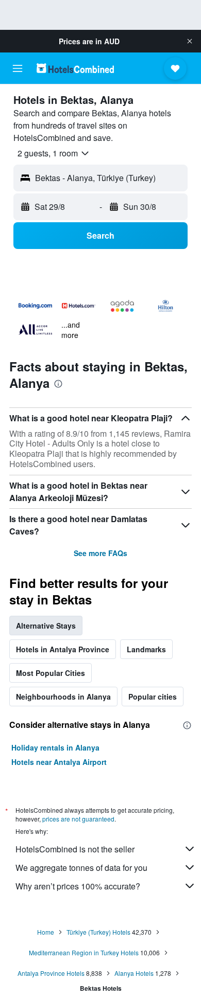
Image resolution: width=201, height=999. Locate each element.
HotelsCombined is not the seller (75, 849)
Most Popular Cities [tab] (50, 673)
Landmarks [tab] (146, 649)
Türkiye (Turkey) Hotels (98, 931)
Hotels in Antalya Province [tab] (62, 649)
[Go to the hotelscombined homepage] (75, 68)
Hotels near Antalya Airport (59, 762)
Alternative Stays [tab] (46, 625)
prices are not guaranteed (78, 818)
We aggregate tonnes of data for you (81, 867)
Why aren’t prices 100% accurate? (77, 886)
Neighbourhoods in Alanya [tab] (63, 696)
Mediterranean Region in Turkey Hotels (84, 952)
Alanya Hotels (134, 973)
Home (45, 931)
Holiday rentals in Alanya (55, 747)
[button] (189, 41)
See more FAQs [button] (100, 553)
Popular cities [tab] (152, 696)
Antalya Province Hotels (51, 973)
